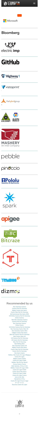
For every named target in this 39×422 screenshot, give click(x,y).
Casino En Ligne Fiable (19, 360)
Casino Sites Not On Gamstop (19, 312)
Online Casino (20, 325)
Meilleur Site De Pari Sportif (19, 362)
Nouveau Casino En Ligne (19, 384)
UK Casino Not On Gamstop (19, 340)
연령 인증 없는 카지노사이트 (19, 366)
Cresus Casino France (19, 364)
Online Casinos (19, 317)
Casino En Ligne (19, 356)
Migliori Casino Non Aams (19, 310)
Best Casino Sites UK (19, 336)
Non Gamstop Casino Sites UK (19, 329)
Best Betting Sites (20, 343)
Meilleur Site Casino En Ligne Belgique (19, 355)
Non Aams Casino (19, 353)
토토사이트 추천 (19, 377)
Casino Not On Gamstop (20, 351)
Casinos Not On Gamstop (19, 308)
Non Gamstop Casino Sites (19, 330)
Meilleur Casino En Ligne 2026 (19, 368)
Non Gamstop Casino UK (19, 345)
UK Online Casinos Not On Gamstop (19, 316)
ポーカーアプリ (19, 382)
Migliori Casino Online (19, 358)
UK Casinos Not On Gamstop (19, 338)
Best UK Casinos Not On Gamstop (19, 334)
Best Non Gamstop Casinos (19, 319)
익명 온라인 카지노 (19, 379)
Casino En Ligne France (19, 375)
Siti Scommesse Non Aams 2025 (19, 314)
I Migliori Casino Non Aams (19, 332)
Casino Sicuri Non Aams (19, 371)
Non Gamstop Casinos (19, 306)
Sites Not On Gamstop (19, 342)
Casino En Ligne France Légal (19, 381)
